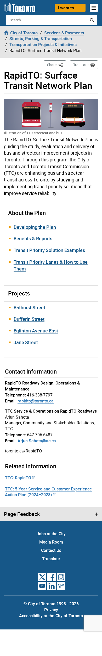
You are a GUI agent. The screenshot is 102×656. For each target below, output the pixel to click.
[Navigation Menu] (94, 8)
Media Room (51, 542)
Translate (80, 64)
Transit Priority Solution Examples (49, 250)
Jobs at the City (51, 534)
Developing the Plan (35, 227)
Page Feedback (22, 514)
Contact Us (51, 550)
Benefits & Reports (33, 238)
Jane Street (26, 342)
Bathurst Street (29, 307)
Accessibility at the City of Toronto (51, 616)
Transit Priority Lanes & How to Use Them (51, 265)
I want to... (67, 8)
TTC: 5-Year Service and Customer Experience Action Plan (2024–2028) (48, 492)
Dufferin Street (29, 319)
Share (56, 64)
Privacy (51, 610)
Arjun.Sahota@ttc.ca (37, 441)
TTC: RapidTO (18, 478)
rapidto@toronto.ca (36, 401)
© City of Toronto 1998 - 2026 (51, 604)
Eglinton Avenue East (36, 330)
